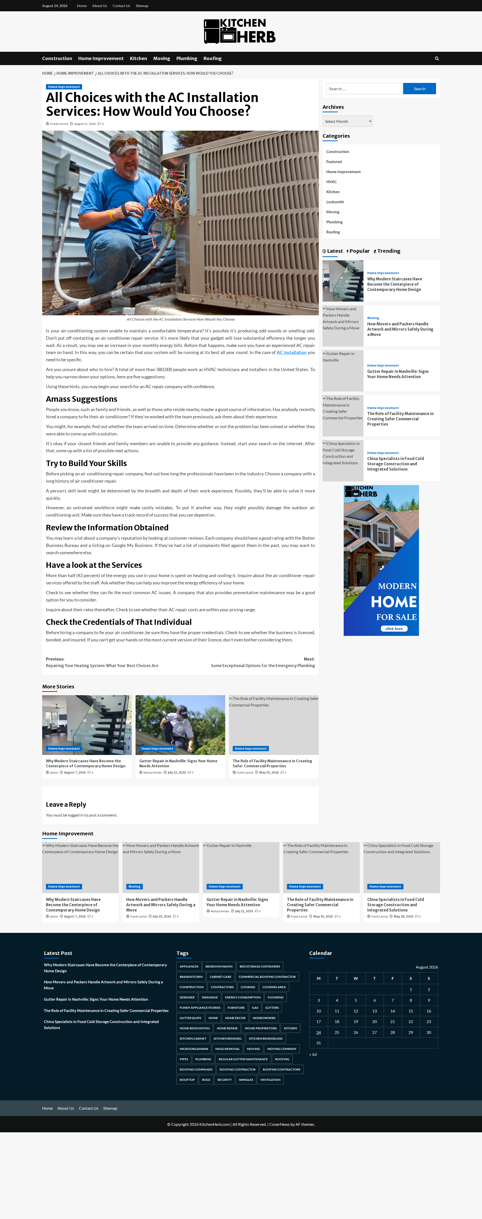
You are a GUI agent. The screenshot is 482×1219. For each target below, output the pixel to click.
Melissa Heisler (152, 773)
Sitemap (142, 6)
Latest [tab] (334, 250)
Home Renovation (195, 1028)
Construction (57, 58)
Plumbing (186, 58)
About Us (99, 6)
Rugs (206, 1080)
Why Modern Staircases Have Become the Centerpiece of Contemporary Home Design (86, 763)
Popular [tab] (359, 250)
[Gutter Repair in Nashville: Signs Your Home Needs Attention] (180, 725)
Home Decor (235, 1018)
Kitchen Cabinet (193, 1038)
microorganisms (194, 1049)
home (213, 1018)
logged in (76, 814)
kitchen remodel (228, 1038)
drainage (210, 997)
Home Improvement (101, 58)
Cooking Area (274, 987)
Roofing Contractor (238, 1069)
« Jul (313, 1054)
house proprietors (261, 1028)
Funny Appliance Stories (200, 1007)
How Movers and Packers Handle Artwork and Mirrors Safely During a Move (400, 329)
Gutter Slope (190, 1018)
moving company (281, 1049)
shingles (246, 1080)
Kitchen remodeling (266, 1038)
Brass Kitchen (191, 977)
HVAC (331, 181)
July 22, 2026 (177, 772)
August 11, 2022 (85, 124)
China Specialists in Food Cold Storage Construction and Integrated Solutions (395, 464)
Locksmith (335, 201)
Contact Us (121, 6)
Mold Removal (227, 1049)
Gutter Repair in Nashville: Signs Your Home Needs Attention (96, 999)
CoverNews (279, 1124)
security (224, 1080)
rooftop (187, 1080)
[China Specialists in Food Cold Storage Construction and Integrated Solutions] (343, 452)
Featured (334, 161)
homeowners (264, 1018)
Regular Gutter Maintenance (243, 1059)
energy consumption (243, 997)
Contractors (222, 987)
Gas (255, 1007)
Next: (263, 662)
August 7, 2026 (75, 772)
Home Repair (227, 1028)
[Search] (437, 58)
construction (192, 987)
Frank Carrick (59, 124)
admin (54, 773)
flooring (276, 997)
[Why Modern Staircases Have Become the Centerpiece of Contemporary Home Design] (87, 725)
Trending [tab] (388, 250)
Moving (161, 58)
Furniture (236, 1007)
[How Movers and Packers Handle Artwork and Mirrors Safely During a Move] (343, 317)
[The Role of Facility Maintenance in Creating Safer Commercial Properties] (274, 725)
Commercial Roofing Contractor (267, 977)
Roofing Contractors (281, 1069)
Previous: (102, 662)
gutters (272, 1007)
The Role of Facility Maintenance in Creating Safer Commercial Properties (400, 419)
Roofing (213, 58)
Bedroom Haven (219, 966)
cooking (248, 987)
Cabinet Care (220, 977)
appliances (189, 966)
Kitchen (138, 58)
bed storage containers (260, 966)
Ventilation (270, 1080)
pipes (184, 1059)
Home (82, 6)
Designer (187, 997)
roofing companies (196, 1069)
